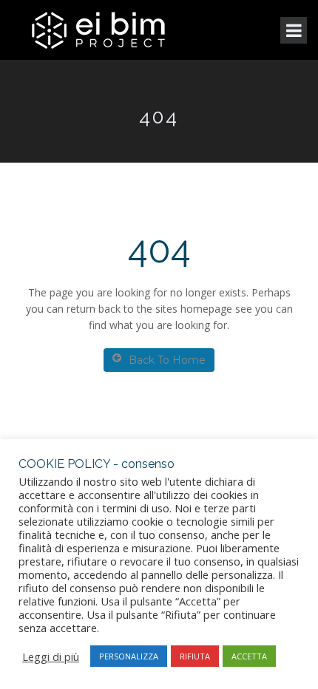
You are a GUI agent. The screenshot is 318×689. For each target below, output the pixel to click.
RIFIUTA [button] (195, 656)
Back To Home (167, 360)
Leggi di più (50, 656)
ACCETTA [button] (249, 656)
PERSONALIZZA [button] (128, 656)
